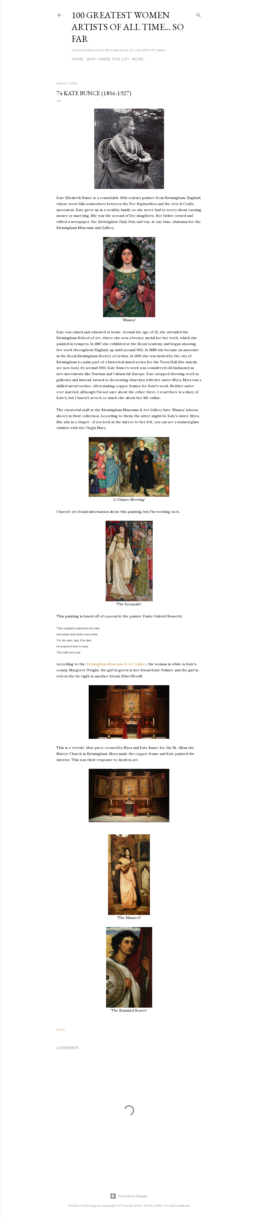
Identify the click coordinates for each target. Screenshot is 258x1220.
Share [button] (60, 1029)
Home (78, 59)
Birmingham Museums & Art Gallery (116, 664)
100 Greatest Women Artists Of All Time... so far (128, 27)
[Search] (199, 14)
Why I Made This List (107, 59)
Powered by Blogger (133, 1196)
